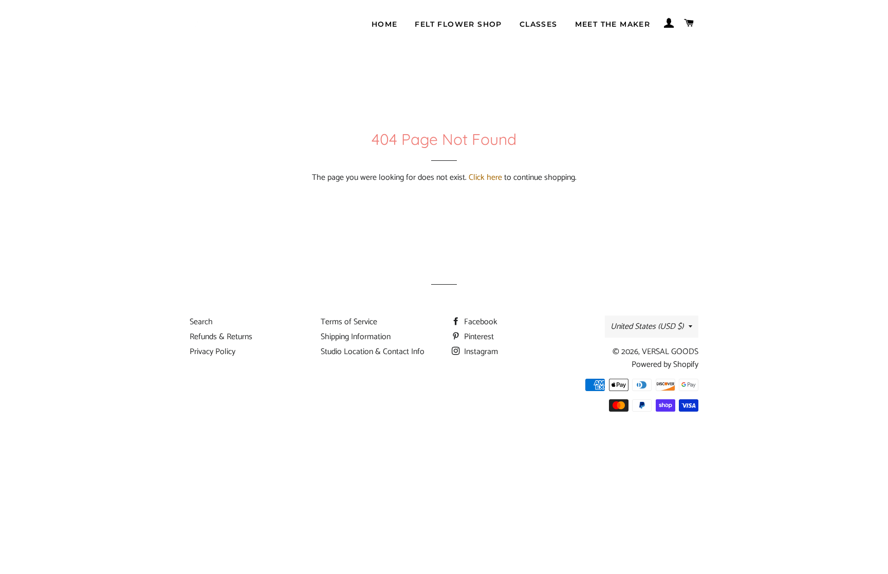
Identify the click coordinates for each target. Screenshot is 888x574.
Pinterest (478, 337)
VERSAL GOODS (670, 352)
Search (201, 322)
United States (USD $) (646, 327)
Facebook (479, 322)
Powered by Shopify (665, 365)
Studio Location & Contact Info (372, 352)
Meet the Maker (613, 24)
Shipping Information (356, 337)
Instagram (480, 352)
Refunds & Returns (221, 337)
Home (385, 24)
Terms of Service (349, 322)
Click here (485, 177)
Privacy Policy (212, 352)
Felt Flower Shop (458, 24)
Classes (539, 24)
